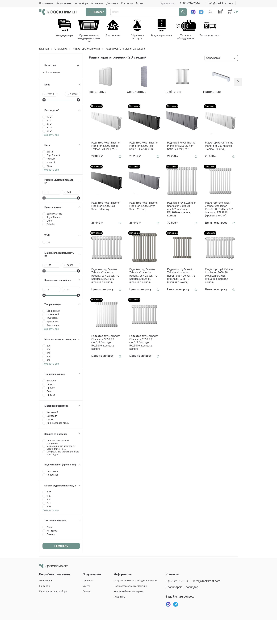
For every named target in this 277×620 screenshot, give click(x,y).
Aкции (139, 3)
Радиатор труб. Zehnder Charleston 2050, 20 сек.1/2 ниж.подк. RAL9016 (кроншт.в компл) (219, 276)
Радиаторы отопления (86, 48)
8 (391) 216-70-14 (190, 3)
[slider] (44, 99)
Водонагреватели (161, 35)
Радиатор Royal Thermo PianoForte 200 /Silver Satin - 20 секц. (143, 206)
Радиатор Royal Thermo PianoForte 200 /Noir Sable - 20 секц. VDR (143, 146)
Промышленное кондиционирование (89, 38)
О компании (46, 3)
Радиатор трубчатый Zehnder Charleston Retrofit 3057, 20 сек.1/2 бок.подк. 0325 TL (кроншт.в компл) (143, 276)
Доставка (112, 3)
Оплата (87, 591)
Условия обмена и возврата (128, 591)
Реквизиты (120, 596)
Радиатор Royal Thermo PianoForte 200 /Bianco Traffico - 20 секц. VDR (105, 146)
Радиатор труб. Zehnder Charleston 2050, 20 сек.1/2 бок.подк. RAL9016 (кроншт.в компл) (143, 342)
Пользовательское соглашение (130, 586)
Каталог (99, 11)
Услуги (86, 586)
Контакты (127, 3)
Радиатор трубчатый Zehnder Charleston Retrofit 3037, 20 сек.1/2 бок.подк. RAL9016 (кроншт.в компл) (105, 276)
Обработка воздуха (137, 37)
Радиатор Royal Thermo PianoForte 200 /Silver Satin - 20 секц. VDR (181, 146)
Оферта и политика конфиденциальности (135, 580)
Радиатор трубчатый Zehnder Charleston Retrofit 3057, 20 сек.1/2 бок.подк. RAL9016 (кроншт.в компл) (219, 209)
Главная (44, 48)
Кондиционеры (65, 35)
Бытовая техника (210, 35)
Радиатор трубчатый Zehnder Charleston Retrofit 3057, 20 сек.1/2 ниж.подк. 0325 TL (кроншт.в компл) (181, 276)
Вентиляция (113, 35)
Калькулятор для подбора (72, 3)
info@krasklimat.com (221, 3)
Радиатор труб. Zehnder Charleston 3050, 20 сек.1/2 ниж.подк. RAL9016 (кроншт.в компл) (181, 209)
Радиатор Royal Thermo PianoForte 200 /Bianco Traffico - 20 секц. (219, 146)
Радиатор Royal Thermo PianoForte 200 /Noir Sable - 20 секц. (105, 206)
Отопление (61, 48)
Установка (97, 3)
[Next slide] (238, 82)
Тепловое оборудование (185, 37)
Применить (61, 545)
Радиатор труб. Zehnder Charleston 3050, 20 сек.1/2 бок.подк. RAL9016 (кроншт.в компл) (105, 342)
